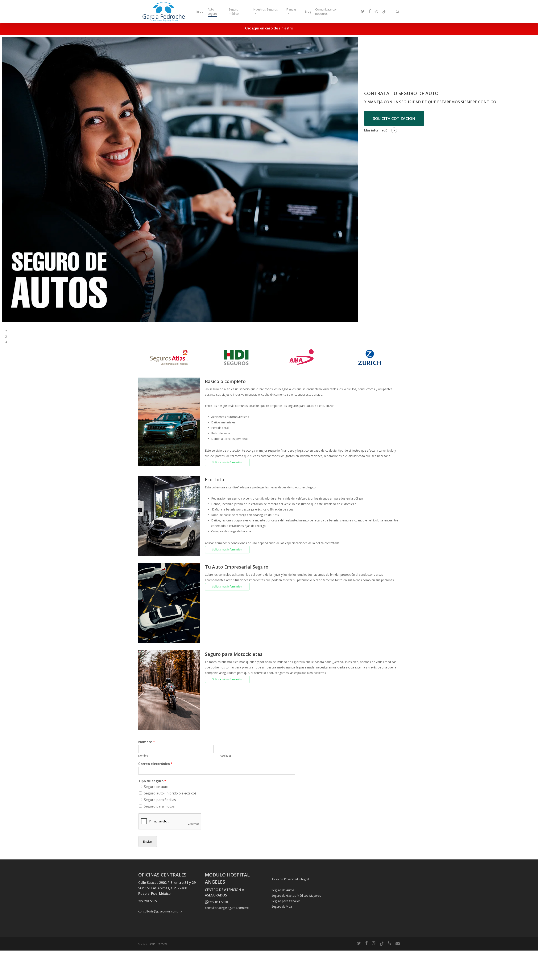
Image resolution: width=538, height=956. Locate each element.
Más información (376, 130)
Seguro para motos (159, 806)
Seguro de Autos (283, 890)
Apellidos (226, 755)
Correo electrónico (155, 764)
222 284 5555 (147, 901)
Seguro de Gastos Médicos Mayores (296, 896)
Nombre (146, 742)
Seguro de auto (156, 786)
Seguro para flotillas (160, 799)
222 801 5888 (218, 902)
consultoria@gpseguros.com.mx (160, 911)
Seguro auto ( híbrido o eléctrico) (170, 793)
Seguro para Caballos (286, 901)
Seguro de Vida (282, 906)
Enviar (147, 841)
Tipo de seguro (152, 781)
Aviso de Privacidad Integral (290, 879)
